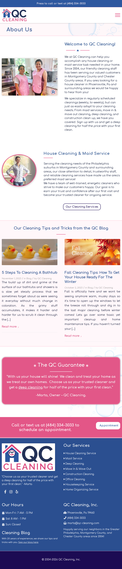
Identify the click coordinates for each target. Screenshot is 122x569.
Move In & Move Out (78, 469)
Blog (29, 278)
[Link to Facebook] (5, 492)
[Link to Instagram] (10, 492)
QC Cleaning (44, 278)
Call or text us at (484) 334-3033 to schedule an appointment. (45, 427)
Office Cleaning (75, 479)
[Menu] (116, 15)
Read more (9, 326)
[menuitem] (116, 15)
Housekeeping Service (79, 484)
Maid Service (73, 458)
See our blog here (28, 542)
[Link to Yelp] (16, 492)
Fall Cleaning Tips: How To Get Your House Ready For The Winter (92, 277)
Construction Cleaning (79, 474)
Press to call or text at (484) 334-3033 (61, 3)
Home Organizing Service (81, 489)
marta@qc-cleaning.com (83, 523)
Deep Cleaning (74, 463)
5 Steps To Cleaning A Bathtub (29, 273)
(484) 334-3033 (76, 518)
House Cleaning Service (80, 453)
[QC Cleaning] (15, 15)
